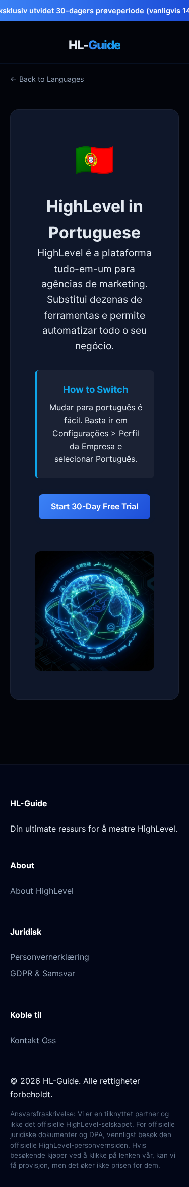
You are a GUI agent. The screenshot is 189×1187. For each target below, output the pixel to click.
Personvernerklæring (49, 957)
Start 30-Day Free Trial (94, 506)
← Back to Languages (47, 79)
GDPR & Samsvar (42, 973)
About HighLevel (42, 891)
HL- (94, 45)
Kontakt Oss (33, 1040)
